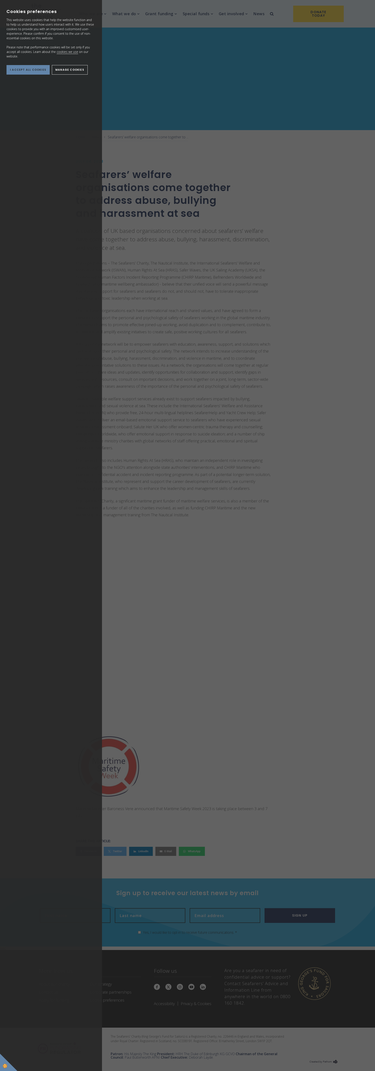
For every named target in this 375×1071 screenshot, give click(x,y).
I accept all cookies (28, 70)
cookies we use (67, 52)
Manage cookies (69, 70)
